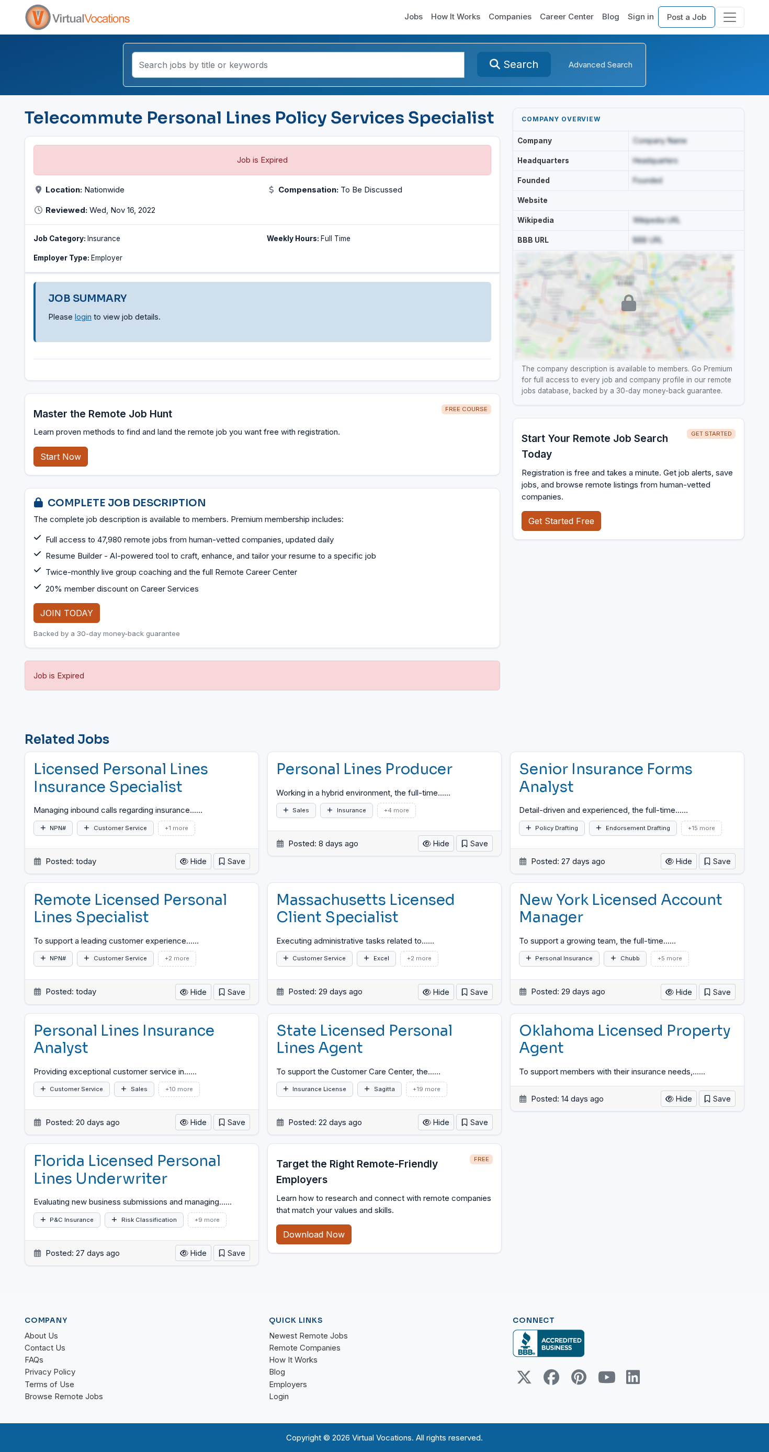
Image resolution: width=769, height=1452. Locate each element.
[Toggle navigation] (729, 17)
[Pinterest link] (578, 1377)
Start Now (60, 456)
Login (279, 1396)
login (83, 317)
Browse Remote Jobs (64, 1396)
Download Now (314, 1234)
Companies (510, 16)
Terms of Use (49, 1384)
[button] (231, 861)
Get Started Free (561, 521)
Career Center (567, 16)
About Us (41, 1336)
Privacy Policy (50, 1372)
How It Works (455, 16)
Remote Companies (305, 1348)
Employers (288, 1384)
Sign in (641, 16)
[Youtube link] (605, 1377)
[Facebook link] (551, 1377)
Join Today (66, 613)
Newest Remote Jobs (308, 1336)
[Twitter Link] (524, 1377)
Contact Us (45, 1348)
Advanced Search (600, 65)
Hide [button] (197, 861)
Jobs (413, 16)
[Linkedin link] (632, 1377)
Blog (610, 16)
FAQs (34, 1360)
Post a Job (686, 17)
